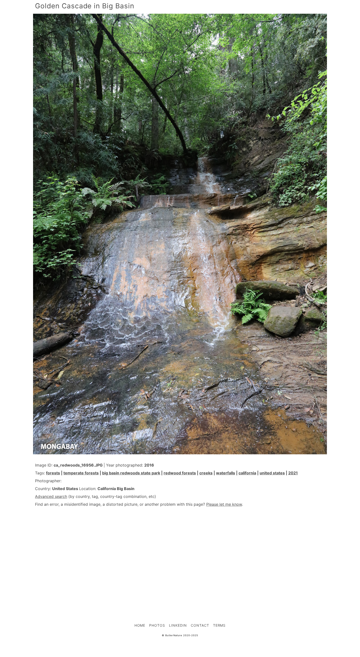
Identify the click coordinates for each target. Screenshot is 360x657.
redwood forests (180, 472)
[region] (180, 554)
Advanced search (51, 496)
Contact (200, 625)
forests (53, 472)
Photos (157, 625)
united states (272, 472)
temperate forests (81, 472)
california (247, 472)
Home (139, 625)
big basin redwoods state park (131, 472)
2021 (293, 472)
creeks (206, 472)
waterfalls (225, 472)
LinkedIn (178, 625)
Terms (219, 625)
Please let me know (224, 504)
